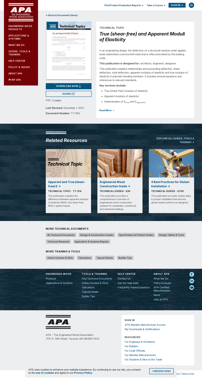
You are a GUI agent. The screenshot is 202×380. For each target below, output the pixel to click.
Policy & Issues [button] (19, 67)
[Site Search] (191, 5)
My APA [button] (16, 79)
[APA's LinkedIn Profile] (191, 281)
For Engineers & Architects (140, 341)
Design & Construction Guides (96, 235)
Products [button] (20, 28)
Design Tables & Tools (171, 235)
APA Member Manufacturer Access (145, 324)
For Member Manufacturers (140, 355)
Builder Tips (125, 257)
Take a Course (155, 5)
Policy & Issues (162, 283)
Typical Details (105, 257)
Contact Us (124, 278)
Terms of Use (187, 373)
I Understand (161, 371)
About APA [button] (15, 73)
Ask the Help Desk (128, 283)
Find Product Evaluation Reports (122, 5)
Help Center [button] (17, 60)
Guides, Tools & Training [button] (19, 53)
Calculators (84, 257)
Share (67, 93)
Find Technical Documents (97, 278)
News (157, 295)
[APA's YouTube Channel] (191, 287)
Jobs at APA (161, 299)
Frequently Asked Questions (134, 287)
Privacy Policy (83, 372)
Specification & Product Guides (136, 235)
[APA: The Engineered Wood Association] (21, 12)
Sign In (175, 5)
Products (51, 278)
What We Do (161, 278)
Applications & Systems (59, 283)
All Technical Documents (61, 235)
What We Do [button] (16, 45)
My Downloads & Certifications (142, 329)
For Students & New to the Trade (143, 359)
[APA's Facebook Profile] (191, 274)
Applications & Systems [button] (19, 37)
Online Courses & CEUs (60, 257)
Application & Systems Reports (92, 241)
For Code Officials (135, 350)
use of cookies (45, 372)
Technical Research (58, 241)
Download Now (67, 86)
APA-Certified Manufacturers (162, 289)
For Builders (131, 346)
